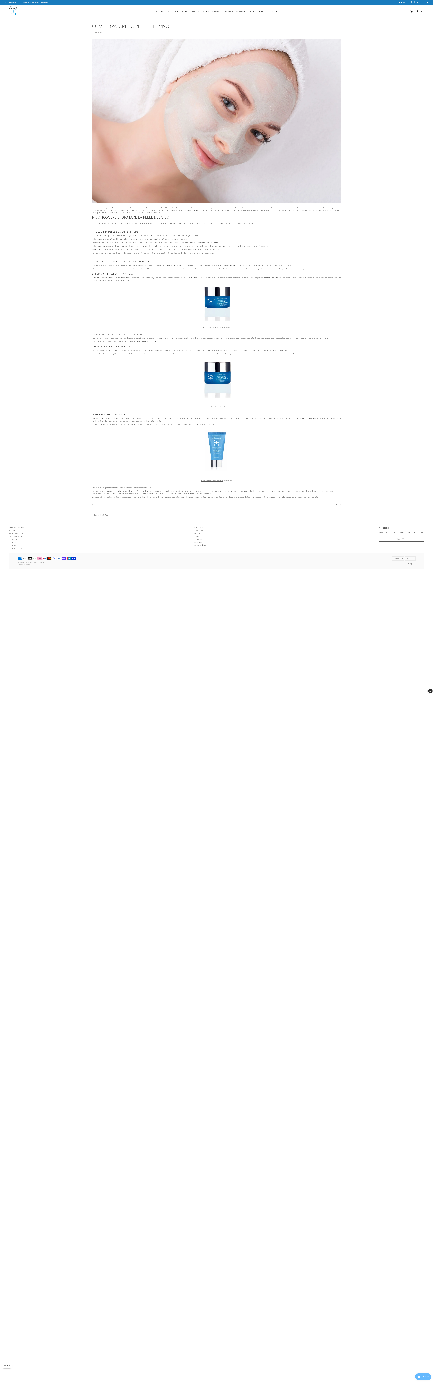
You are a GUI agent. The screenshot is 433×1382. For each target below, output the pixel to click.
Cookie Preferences (16, 548)
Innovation (198, 542)
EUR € (408, 558)
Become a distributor (201, 545)
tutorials (252, 11)
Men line (195, 11)
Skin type (184, 11)
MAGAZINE (261, 11)
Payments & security (16, 536)
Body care (172, 11)
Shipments (13, 530)
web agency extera (24, 564)
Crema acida (212, 406)
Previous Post (99, 505)
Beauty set (205, 11)
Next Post (335, 505)
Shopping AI (240, 11)
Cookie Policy (13, 545)
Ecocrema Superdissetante (212, 327)
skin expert (229, 11)
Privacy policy (13, 539)
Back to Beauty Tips (101, 515)
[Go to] (411, 12)
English (396, 558)
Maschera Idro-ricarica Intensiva (212, 481)
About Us (271, 11)
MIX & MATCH (217, 11)
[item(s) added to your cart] (422, 11)
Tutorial (196, 536)
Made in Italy (198, 527)
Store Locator (199, 530)
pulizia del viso (230, 210)
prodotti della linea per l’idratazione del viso (282, 497)
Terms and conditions (16, 527)
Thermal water (199, 539)
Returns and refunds (16, 533)
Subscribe (400, 539)
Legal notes (13, 542)
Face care (160, 11)
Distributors (198, 533)
